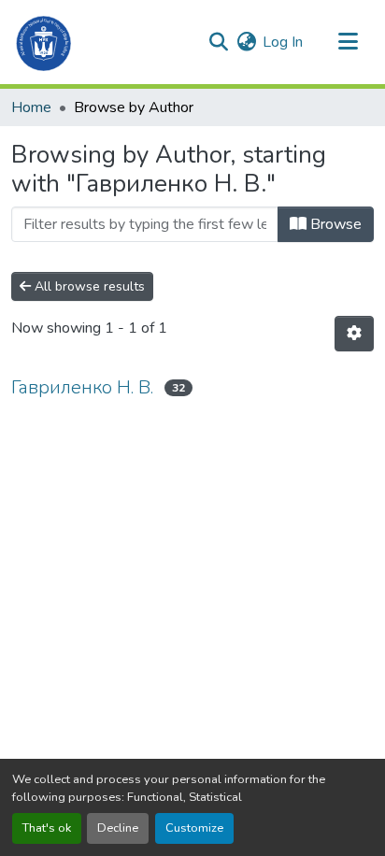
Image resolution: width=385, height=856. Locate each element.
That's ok (46, 828)
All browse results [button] (88, 286)
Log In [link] (283, 42)
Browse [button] (334, 224)
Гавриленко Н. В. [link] (82, 387)
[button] (44, 42)
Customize (194, 828)
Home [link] (31, 107)
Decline (117, 828)
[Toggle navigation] (347, 42)
